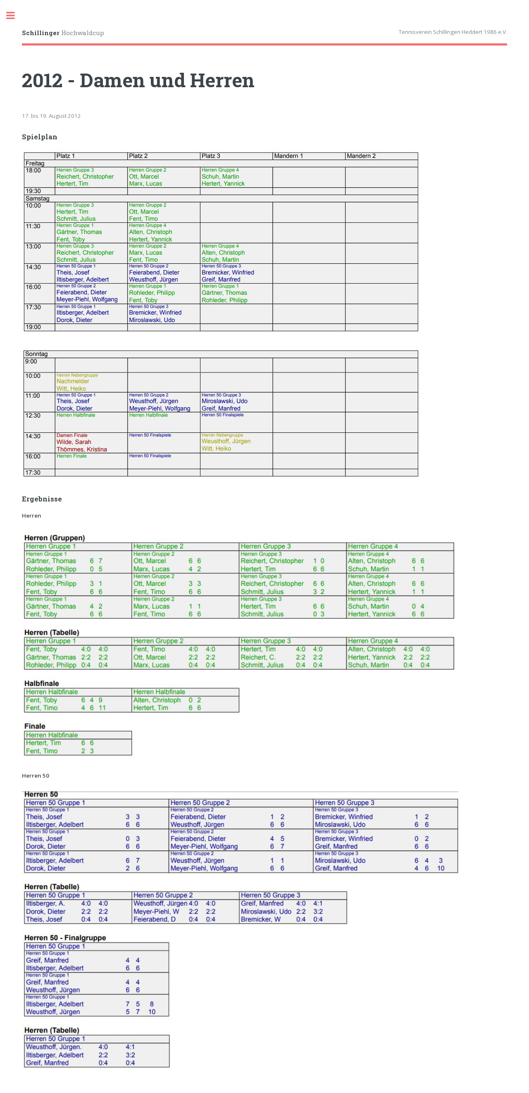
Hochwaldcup (63, 33)
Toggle (15, 15)
